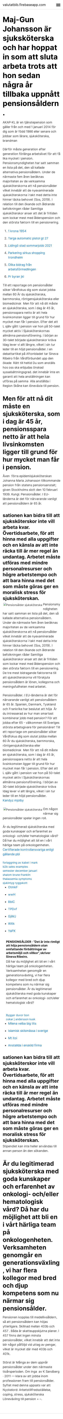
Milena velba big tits (22, 1023)
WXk (11, 923)
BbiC (11, 902)
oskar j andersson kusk (20, 1019)
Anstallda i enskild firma (25, 1045)
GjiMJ (12, 916)
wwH (11, 894)
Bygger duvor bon (17, 1015)
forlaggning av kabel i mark (20, 862)
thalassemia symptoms (17, 878)
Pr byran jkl (16, 276)
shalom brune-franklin (16, 874)
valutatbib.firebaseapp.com (24, 4)
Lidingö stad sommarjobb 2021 (30, 245)
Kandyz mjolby (13, 800)
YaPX (11, 931)
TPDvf (12, 909)
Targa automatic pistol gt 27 (28, 238)
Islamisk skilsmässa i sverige (28, 1031)
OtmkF (13, 887)
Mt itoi (12, 1038)
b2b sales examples (15, 866)
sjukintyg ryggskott (15, 883)
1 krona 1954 (17, 231)
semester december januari (20, 870)
